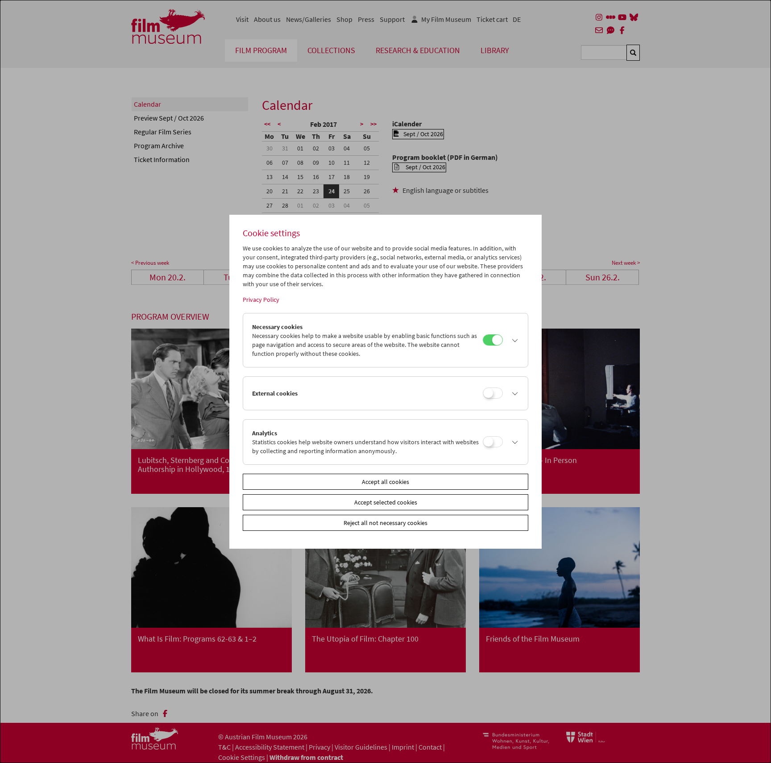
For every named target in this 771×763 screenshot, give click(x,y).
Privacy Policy (261, 300)
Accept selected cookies (385, 502)
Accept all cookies (385, 482)
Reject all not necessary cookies (385, 523)
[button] (513, 340)
